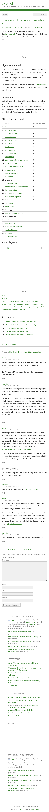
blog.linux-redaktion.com (14, 167)
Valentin (5, 384)
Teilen (5, 296)
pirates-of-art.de (11, 140)
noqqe (4, 358)
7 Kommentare (18, 27)
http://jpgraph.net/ (32, 489)
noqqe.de (8, 233)
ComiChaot (12, 713)
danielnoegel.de (11, 236)
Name (4, 584)
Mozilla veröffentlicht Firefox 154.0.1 (20, 641)
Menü (5, 14)
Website (4, 598)
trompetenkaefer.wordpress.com (17, 160)
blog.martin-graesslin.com (14, 213)
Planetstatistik (37, 27)
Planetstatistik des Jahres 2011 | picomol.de (25, 352)
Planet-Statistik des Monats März (17, 331)
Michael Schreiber (14, 697)
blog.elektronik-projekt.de (14, 197)
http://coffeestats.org (14, 524)
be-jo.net (8, 143)
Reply (3, 378)
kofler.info (8, 200)
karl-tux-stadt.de (11, 190)
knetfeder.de (9, 147)
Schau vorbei (30, 622)
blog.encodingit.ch (11, 173)
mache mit (32, 624)
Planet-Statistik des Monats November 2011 (21, 322)
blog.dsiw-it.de (10, 223)
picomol (7, 3)
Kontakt (16, 716)
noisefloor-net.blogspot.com (15, 226)
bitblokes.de (41, 84)
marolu (10, 710)
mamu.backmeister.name (14, 193)
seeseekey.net (10, 137)
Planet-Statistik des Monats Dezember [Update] (23, 325)
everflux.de (9, 203)
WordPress (35, 809)
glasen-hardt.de (11, 163)
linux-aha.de (9, 157)
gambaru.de (9, 220)
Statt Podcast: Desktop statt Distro (20, 632)
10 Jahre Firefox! (13, 686)
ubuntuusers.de (10, 34)
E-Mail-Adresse (7, 591)
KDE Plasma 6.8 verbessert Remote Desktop (23, 637)
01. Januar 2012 (7, 27)
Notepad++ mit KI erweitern (17, 646)
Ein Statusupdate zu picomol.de (18, 678)
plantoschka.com (11, 230)
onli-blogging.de (11, 183)
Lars (9, 716)
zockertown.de (10, 153)
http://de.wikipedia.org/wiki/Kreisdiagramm (17, 449)
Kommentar (6, 560)
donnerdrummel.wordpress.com (16, 187)
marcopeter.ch (10, 170)
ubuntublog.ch (10, 150)
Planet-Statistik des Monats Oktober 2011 (21, 334)
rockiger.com (9, 206)
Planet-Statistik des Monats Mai (17, 328)
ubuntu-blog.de (10, 130)
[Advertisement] (24, 49)
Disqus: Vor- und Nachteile (31, 697)
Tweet (5, 299)
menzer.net (9, 177)
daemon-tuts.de (11, 133)
